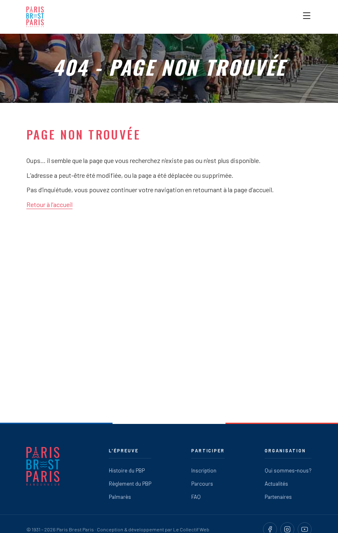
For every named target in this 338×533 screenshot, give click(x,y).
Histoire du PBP (127, 470)
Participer (208, 450)
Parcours (202, 483)
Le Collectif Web (191, 529)
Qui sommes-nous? (288, 470)
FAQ (196, 496)
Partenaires (278, 496)
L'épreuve (123, 450)
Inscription (203, 470)
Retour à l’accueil (49, 204)
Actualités (276, 483)
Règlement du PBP (130, 483)
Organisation (285, 450)
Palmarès (120, 496)
